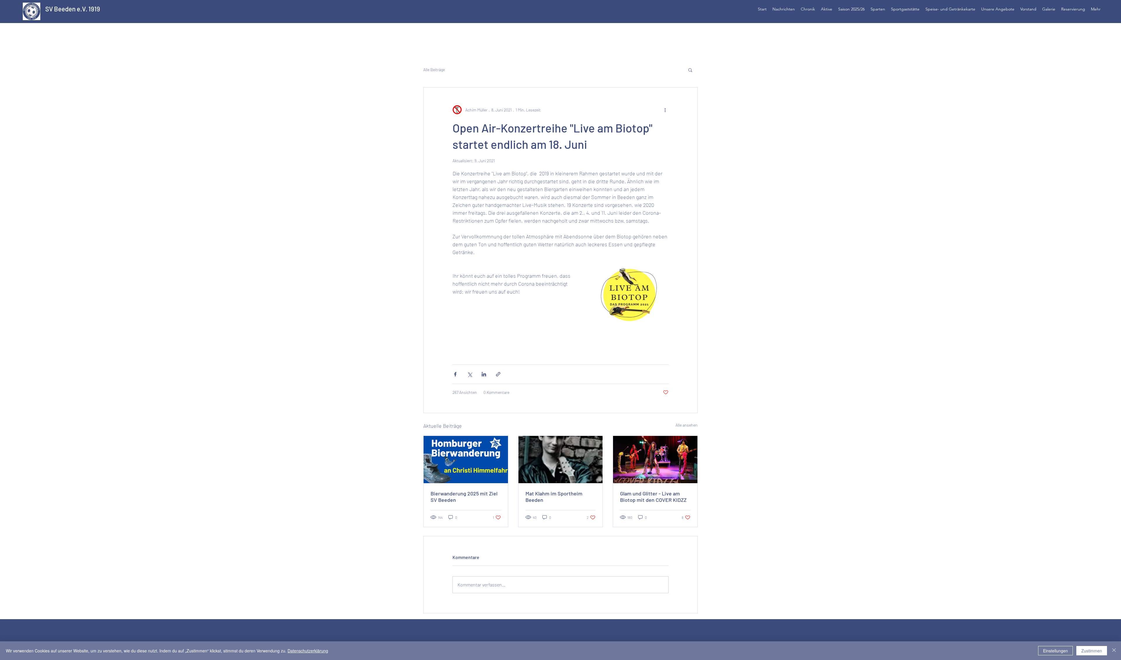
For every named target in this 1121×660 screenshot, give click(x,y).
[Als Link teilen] (498, 374)
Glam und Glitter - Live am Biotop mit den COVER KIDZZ (653, 496)
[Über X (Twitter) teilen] (469, 374)
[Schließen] (1113, 650)
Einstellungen (1055, 651)
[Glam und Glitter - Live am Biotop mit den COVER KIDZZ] (655, 459)
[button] (690, 69)
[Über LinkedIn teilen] (484, 374)
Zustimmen (1091, 651)
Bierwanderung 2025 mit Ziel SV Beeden (464, 496)
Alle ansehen (687, 424)
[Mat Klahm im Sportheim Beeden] (560, 459)
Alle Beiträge (434, 69)
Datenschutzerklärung (308, 651)
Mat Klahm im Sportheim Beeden (553, 496)
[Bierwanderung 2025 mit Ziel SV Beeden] (466, 459)
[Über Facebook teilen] (455, 374)
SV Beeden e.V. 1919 (72, 9)
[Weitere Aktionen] (665, 109)
